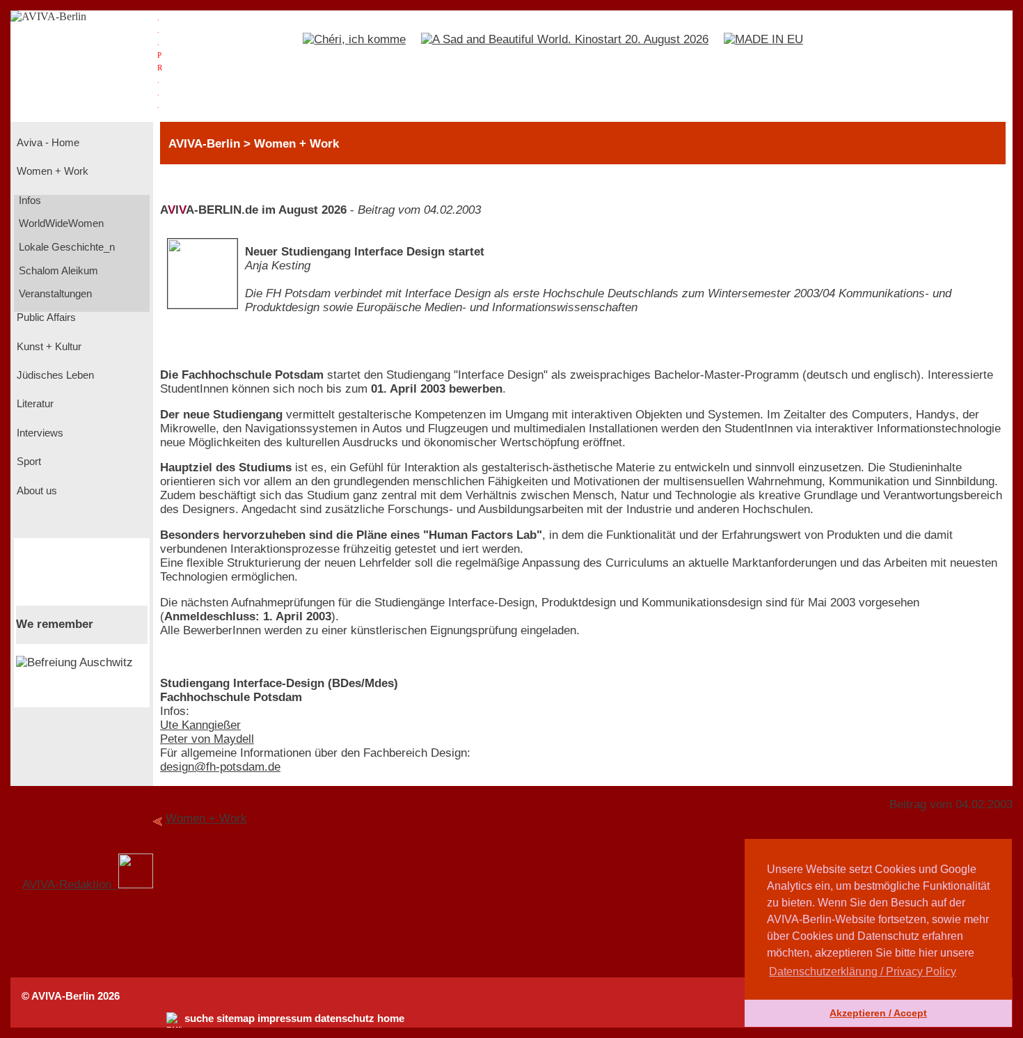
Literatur (34, 403)
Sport (27, 461)
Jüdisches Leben (54, 375)
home (390, 1018)
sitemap (235, 1018)
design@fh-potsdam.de (220, 766)
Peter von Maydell (207, 739)
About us (35, 490)
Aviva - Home (46, 142)
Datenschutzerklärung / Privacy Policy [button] (862, 971)
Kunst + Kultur (47, 346)
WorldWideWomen (60, 223)
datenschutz (344, 1018)
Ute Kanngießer (200, 725)
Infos (28, 200)
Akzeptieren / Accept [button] (878, 1013)
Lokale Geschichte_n (65, 247)
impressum (284, 1018)
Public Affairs (45, 317)
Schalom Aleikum (57, 270)
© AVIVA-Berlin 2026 (71, 996)
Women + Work (51, 171)
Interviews (38, 433)
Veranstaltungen (54, 293)
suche (199, 1018)
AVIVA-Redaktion (70, 884)
